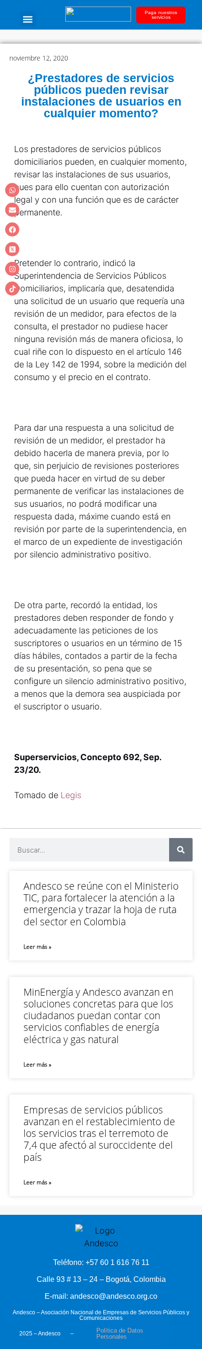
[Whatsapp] (12, 190)
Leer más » (37, 947)
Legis (71, 795)
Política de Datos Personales (119, 1333)
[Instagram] (12, 269)
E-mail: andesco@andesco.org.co (101, 1296)
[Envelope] (12, 210)
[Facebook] (12, 229)
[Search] (181, 849)
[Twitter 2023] (12, 249)
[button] (28, 19)
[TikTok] (12, 289)
